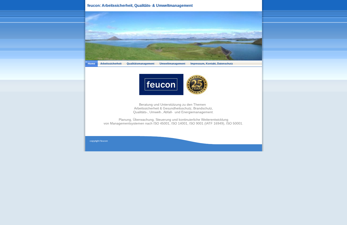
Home (91, 63)
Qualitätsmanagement (140, 63)
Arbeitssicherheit (111, 63)
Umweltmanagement (172, 63)
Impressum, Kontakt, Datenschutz (211, 63)
